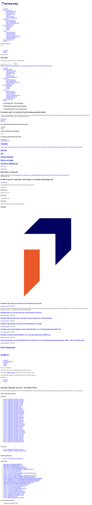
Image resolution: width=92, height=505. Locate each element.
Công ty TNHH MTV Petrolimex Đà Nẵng (13, 439)
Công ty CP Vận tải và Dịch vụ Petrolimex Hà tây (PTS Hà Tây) (18, 482)
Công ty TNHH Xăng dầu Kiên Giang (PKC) (13, 497)
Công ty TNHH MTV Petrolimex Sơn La (12, 428)
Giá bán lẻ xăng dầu (5, 43)
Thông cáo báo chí (10, 32)
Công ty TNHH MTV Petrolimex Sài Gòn (13, 427)
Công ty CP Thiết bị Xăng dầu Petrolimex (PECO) (15, 488)
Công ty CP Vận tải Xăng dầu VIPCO (12, 470)
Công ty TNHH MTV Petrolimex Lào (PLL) (13, 449)
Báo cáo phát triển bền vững (12, 23)
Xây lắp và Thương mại (11, 18)
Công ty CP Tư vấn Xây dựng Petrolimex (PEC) (14, 486)
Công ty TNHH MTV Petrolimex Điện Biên (13, 437)
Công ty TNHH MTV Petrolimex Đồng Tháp (13, 441)
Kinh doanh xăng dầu (11, 11)
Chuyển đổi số (37, 65)
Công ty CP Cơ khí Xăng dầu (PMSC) (12, 487)
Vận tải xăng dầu (10, 12)
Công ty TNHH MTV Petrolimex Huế (12, 407)
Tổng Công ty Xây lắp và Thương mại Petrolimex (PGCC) (17, 483)
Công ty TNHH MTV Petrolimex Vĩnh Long (13, 435)
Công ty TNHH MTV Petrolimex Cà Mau (13, 403)
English (5, 52)
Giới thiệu (5, 9)
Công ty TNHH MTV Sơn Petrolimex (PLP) (13, 495)
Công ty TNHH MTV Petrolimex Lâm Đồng (13, 417)
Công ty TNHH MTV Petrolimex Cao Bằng (13, 401)
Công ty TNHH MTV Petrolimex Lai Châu (13, 414)
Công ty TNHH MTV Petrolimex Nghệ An (13, 419)
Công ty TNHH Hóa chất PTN (10, 496)
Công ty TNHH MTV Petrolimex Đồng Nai (13, 440)
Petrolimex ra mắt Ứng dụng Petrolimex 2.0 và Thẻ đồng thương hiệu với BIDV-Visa (26, 334)
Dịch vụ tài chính (10, 16)
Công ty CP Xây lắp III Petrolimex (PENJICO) (14, 491)
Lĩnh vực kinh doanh (13, 65)
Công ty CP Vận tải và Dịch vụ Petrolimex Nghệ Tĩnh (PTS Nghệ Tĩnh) (20, 475)
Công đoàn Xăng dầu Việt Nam (10, 503)
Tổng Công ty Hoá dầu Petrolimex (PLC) (13, 464)
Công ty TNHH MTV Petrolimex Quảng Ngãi (14, 423)
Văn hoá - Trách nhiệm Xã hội (13, 36)
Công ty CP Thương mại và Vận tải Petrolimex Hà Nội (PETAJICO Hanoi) (21, 480)
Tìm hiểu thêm (4, 182)
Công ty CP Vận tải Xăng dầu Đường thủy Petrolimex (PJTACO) (18, 469)
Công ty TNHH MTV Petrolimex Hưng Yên (13, 410)
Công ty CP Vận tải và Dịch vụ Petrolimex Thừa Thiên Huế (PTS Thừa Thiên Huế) (22, 478)
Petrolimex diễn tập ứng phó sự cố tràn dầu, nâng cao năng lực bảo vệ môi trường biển (26, 318)
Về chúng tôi (3, 119)
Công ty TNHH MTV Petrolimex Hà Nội (12, 408)
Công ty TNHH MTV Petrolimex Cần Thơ (13, 404)
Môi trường (9, 27)
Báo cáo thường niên (11, 21)
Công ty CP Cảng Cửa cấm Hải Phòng (12, 474)
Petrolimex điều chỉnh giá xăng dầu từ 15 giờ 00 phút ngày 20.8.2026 (21, 303)
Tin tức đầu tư (4, 169)
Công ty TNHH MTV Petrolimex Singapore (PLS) (15, 450)
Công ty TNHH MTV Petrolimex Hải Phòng (13, 412)
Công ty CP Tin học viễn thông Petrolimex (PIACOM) (15, 484)
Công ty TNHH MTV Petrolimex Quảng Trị (13, 426)
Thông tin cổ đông (22, 175)
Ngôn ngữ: (3, 377)
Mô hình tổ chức (4, 65)
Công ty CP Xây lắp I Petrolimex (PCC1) (12, 489)
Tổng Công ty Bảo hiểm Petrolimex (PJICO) (13, 466)
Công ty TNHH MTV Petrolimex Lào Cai (13, 416)
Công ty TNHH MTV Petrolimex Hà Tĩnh (13, 409)
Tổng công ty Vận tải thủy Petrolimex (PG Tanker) (15, 468)
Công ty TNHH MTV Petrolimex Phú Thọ (13, 422)
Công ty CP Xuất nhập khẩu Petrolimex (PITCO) (14, 492)
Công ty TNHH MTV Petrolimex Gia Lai (12, 405)
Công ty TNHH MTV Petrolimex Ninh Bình (13, 421)
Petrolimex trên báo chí (11, 37)
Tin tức (5, 30)
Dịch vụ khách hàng (8, 39)
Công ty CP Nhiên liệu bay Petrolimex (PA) (13, 458)
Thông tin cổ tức (10, 24)
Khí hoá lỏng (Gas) (10, 14)
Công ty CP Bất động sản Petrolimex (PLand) (13, 493)
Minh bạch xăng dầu (11, 33)
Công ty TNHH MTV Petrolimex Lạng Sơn (13, 418)
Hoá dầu (8, 15)
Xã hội (7, 28)
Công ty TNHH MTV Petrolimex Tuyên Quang (14, 432)
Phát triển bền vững (7, 25)
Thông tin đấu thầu (10, 38)
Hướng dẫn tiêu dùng (29, 65)
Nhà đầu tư (6, 19)
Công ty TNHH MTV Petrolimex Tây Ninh (13, 434)
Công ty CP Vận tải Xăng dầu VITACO (12, 471)
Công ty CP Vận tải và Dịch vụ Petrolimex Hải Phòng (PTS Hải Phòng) (19, 473)
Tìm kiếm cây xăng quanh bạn (62, 175)
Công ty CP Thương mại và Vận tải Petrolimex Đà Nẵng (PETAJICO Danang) (21, 479)
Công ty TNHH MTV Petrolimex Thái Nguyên (14, 431)
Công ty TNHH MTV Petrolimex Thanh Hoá (13, 430)
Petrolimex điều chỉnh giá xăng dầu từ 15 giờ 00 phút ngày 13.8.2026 (21, 323)
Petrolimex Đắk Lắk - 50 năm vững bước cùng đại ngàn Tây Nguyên (21, 312)
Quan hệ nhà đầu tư (10, 20)
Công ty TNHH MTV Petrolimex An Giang (13, 399)
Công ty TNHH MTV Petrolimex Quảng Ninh (14, 425)
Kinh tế (8, 29)
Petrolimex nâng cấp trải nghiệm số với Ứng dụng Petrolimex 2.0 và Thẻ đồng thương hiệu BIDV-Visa (31, 329)
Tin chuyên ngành (10, 34)
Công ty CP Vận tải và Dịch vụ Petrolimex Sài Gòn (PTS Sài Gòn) (18, 477)
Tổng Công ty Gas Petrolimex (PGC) (12, 465)
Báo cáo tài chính (30, 175)
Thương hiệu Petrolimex (46, 65)
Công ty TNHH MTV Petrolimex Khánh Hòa (13, 413)
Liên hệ (5, 41)
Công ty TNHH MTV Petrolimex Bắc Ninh (13, 400)
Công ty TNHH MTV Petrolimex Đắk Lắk (13, 436)
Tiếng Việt (5, 50)
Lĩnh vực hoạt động (7, 10)
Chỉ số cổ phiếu (21, 65)
